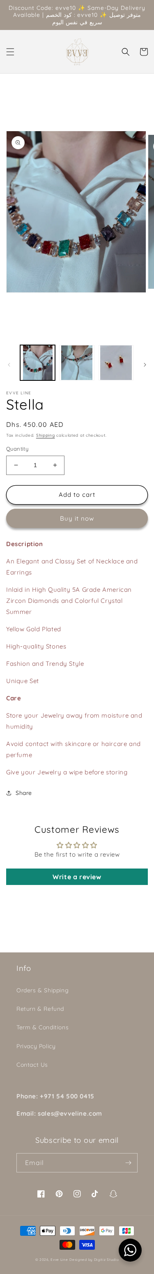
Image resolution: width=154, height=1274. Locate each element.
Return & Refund (40, 1008)
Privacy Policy (35, 1046)
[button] (10, 52)
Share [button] (24, 793)
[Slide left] (9, 365)
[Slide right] (145, 365)
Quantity (17, 448)
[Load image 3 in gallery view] (116, 362)
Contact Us (32, 1064)
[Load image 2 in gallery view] (76, 362)
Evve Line (59, 1260)
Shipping (45, 435)
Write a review (77, 877)
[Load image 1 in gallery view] (37, 362)
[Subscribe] (128, 1162)
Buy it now (77, 518)
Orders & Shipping (42, 990)
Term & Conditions (42, 1027)
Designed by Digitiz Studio (94, 1260)
